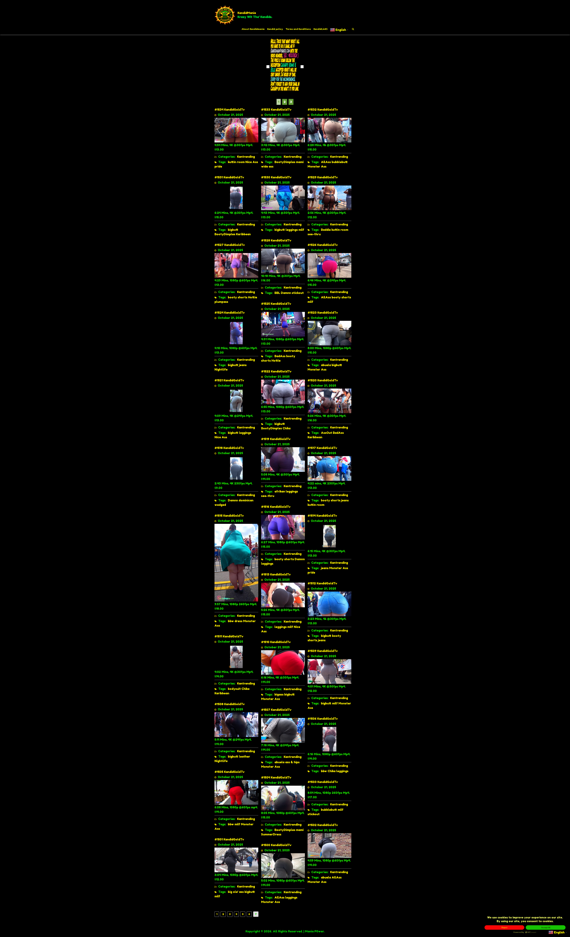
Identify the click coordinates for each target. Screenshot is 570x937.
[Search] (353, 29)
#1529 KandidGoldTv (323, 177)
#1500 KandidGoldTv (276, 845)
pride (218, 166)
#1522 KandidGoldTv (276, 371)
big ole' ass (236, 892)
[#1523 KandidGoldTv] (329, 333)
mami (300, 162)
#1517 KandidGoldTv (322, 448)
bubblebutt (340, 162)
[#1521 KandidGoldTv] (236, 400)
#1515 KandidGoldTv (229, 515)
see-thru (314, 234)
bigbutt (233, 229)
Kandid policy (275, 29)
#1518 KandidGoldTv (229, 448)
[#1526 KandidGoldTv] (329, 265)
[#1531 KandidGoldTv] (236, 197)
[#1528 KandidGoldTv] (283, 260)
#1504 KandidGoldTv (276, 777)
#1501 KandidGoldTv (229, 839)
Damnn (286, 293)
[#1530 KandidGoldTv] (283, 197)
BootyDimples (284, 162)
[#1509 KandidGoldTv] (329, 671)
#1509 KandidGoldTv (323, 651)
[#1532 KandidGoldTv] (329, 130)
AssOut (326, 432)
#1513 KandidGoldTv (276, 574)
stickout (298, 293)
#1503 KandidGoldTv (323, 782)
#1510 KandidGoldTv (276, 642)
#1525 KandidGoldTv (276, 304)
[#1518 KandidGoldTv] (236, 468)
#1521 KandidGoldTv (229, 380)
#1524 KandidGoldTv (229, 312)
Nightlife (221, 369)
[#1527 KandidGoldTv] (236, 265)
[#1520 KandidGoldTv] (329, 400)
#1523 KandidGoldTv (323, 312)
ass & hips (292, 762)
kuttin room (236, 162)
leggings (292, 229)
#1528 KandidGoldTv (276, 240)
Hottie (252, 297)
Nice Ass (251, 162)
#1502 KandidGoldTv (323, 825)
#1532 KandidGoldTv (323, 109)
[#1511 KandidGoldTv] (236, 657)
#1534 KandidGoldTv (229, 109)
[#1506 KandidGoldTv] (329, 739)
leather (244, 756)
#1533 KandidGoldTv (276, 109)
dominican (246, 500)
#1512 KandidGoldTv (322, 583)
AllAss (326, 162)
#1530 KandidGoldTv (276, 177)
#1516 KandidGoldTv (276, 507)
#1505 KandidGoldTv (229, 772)
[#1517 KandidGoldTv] (329, 468)
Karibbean (243, 234)
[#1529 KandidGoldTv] (329, 197)
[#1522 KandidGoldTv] (283, 391)
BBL (277, 293)
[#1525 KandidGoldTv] (283, 324)
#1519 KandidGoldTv (276, 439)
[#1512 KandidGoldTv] (329, 603)
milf (301, 229)
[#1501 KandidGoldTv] (236, 859)
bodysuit (234, 689)
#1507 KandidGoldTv (276, 710)
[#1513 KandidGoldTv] (283, 594)
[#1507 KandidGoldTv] (283, 730)
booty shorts (237, 297)
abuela (326, 365)
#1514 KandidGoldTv (322, 515)
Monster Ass (317, 166)
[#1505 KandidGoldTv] (236, 792)
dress (238, 621)
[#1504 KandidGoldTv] (283, 797)
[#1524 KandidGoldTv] (236, 333)
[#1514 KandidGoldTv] (329, 536)
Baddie (326, 229)
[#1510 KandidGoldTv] (283, 662)
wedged (220, 505)
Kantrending (246, 156)
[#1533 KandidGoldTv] (283, 130)
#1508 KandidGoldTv (229, 704)
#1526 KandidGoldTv (323, 245)
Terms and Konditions (298, 29)
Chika (286, 428)
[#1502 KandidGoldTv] (329, 845)
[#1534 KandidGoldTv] (236, 130)
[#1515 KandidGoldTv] (236, 562)
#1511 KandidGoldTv (228, 636)
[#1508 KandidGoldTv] (236, 724)
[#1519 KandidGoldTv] (283, 459)
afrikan (279, 491)
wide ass (267, 166)
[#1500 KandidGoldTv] (283, 865)
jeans (243, 365)
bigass (279, 694)
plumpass (221, 302)
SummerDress (271, 834)
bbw (231, 621)
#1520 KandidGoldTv (323, 380)
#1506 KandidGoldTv (323, 718)
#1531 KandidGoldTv (229, 177)
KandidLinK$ (320, 29)
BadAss (279, 356)
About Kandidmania (253, 29)
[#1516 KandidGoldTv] (283, 527)
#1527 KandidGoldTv (229, 245)
